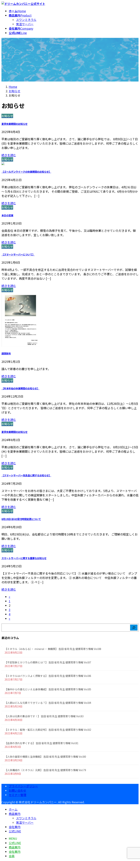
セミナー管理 (17, 795)
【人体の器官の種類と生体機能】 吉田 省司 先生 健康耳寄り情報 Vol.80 (45, 756)
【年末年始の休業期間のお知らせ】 (20, 388)
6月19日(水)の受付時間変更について (21, 519)
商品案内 (14, 814)
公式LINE (15, 831)
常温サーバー (25, 24)
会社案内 (14, 827)
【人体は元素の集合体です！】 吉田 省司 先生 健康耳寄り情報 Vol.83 (44, 716)
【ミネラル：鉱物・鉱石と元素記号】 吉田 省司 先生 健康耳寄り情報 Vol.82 (48, 729)
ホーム (13, 809)
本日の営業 (7, 215)
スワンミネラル (26, 19)
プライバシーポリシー (23, 786)
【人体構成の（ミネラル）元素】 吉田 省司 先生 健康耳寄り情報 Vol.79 (45, 770)
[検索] (134, 627)
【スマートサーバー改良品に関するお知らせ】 (26, 475)
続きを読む (8, 155)
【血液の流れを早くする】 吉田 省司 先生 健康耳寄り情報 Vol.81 (41, 743)
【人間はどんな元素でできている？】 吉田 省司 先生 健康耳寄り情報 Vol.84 (48, 703)
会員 (12, 856)
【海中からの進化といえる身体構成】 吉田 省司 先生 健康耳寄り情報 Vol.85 (48, 689)
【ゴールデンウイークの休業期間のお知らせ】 (26, 171)
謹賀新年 (6, 353)
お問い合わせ (17, 790)
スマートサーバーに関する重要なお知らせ (23, 558)
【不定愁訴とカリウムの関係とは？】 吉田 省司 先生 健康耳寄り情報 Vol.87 (48, 662)
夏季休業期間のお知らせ (14, 124)
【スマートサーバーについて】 (18, 254)
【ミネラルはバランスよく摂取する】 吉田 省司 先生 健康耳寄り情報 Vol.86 (48, 676)
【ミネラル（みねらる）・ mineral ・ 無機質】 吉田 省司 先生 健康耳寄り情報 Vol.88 (53, 649)
